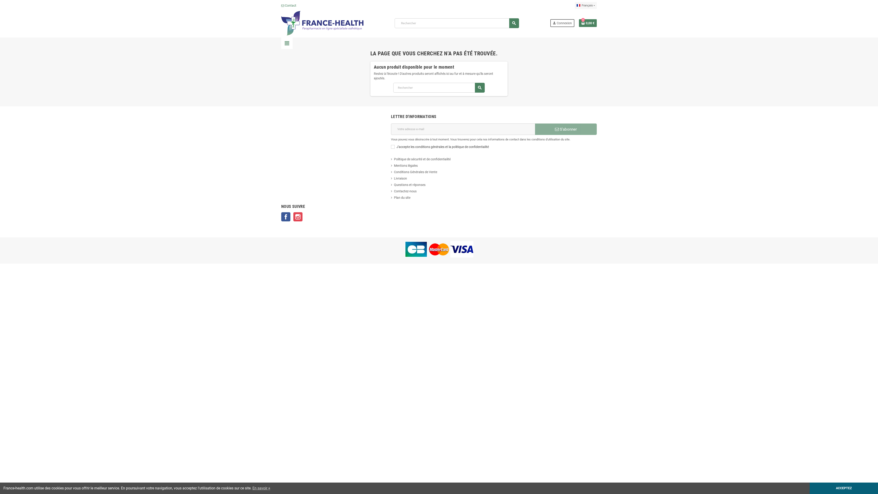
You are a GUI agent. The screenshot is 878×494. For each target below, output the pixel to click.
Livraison (400, 178)
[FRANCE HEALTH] (322, 23)
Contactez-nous (405, 191)
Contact (290, 5)
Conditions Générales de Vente (415, 172)
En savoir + (261, 488)
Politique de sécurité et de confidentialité (422, 159)
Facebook (285, 216)
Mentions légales (406, 165)
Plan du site (402, 197)
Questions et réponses (410, 185)
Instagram (297, 216)
